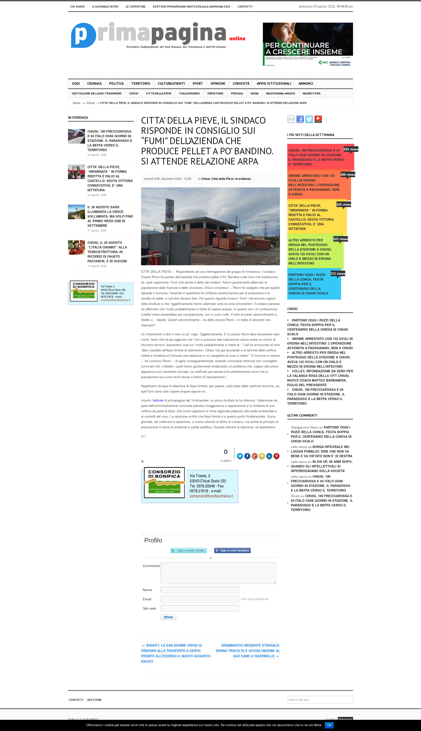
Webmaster (345, 719)
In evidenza (243, 178)
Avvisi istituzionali (274, 83)
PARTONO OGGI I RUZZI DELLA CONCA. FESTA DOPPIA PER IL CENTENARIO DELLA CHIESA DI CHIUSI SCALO (308, 283)
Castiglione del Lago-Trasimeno (97, 93)
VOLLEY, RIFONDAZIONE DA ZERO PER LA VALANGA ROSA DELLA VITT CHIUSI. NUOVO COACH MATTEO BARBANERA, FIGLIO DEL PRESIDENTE (320, 378)
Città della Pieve (159, 93)
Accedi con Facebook (232, 550)
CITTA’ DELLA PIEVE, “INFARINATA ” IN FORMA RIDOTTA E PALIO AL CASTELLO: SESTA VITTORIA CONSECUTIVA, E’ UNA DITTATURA (110, 178)
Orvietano (215, 93)
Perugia (237, 93)
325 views (343, 204)
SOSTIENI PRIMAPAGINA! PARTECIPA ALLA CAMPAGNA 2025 (191, 6)
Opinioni (217, 83)
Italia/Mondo (189, 93)
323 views (340, 239)
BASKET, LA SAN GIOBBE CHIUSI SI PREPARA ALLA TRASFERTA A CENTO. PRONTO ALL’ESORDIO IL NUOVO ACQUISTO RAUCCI (175, 653)
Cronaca (94, 83)
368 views (348, 174)
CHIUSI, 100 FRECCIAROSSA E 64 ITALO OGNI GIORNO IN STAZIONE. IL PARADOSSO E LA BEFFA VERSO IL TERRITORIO (109, 140)
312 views (338, 273)
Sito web (149, 608)
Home (76, 103)
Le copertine (135, 6)
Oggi (76, 83)
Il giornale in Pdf (105, 6)
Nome (147, 590)
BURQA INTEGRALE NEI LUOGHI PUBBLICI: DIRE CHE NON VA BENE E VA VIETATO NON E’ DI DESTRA (321, 451)
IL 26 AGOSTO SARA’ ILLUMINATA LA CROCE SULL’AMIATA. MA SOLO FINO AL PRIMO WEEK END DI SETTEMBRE (110, 216)
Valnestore (312, 93)
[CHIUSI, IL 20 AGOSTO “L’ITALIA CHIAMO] (76, 247)
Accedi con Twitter (188, 550)
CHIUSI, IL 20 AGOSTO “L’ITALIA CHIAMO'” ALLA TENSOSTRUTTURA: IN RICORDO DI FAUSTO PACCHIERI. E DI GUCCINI (107, 251)
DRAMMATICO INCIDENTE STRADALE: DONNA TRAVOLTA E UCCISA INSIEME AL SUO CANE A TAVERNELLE (248, 650)
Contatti (245, 6)
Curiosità (241, 83)
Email (147, 599)
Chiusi (133, 93)
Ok (329, 725)
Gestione (94, 700)
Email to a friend (262, 452)
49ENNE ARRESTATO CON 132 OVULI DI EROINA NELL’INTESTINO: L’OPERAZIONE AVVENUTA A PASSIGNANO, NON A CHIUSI (314, 184)
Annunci (306, 83)
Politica (116, 83)
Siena (254, 93)
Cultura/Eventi (171, 83)
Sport (197, 83)
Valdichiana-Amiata (280, 93)
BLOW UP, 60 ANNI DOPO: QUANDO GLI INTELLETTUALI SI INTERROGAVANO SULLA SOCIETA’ (321, 466)
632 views (351, 149)
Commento (151, 566)
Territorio (140, 83)
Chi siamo (77, 6)
